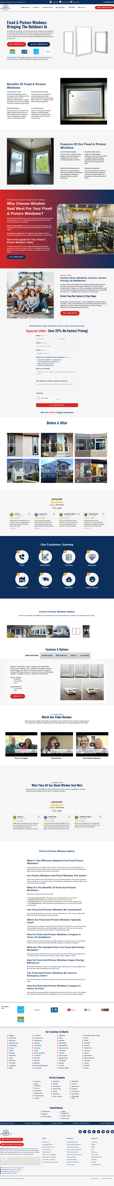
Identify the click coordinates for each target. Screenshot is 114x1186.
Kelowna (37, 1081)
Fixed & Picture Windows (74, 1154)
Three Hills (87, 1048)
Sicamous (56, 1094)
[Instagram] (94, 1131)
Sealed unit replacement (46, 365)
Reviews (93, 1162)
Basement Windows (73, 1162)
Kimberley (75, 1081)
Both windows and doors (46, 363)
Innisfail (61, 1040)
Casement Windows (73, 1147)
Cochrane (37, 1035)
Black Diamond (89, 1058)
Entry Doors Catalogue (49, 1154)
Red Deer (12, 1040)
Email (41, 350)
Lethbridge (13, 1045)
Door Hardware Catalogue (50, 1162)
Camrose (37, 1048)
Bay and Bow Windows (74, 1144)
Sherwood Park (39, 1053)
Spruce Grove (64, 1048)
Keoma (61, 1063)
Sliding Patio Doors (48, 1147)
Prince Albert (47, 1116)
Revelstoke (57, 1089)
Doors (44, 1138)
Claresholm (88, 1055)
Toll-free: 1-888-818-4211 (107, 1123)
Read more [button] (13, 528)
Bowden (37, 1060)
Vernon (36, 1088)
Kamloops (37, 1090)
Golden (55, 1084)
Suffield (86, 1065)
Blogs (93, 1147)
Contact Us (94, 1142)
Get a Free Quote (70, 313)
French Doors (46, 1149)
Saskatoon (46, 1111)
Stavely (61, 1065)
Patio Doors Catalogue (49, 1157)
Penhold (37, 1058)
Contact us (17, 696)
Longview (12, 1065)
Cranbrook (56, 1086)
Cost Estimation (96, 1164)
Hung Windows (71, 1157)
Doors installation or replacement (48, 361)
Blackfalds (62, 1043)
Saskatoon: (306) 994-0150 (81, 1123)
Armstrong (75, 1091)
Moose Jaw (65, 1118)
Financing (76, 2)
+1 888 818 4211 (108, 2)
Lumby (36, 1098)
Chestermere (38, 1038)
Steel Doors (45, 1142)
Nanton (86, 1053)
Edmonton (12, 1038)
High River (12, 1055)
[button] (105, 521)
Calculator (55, 2)
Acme (11, 1058)
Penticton (56, 1081)
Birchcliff (12, 1060)
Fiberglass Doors (47, 1144)
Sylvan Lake (63, 1055)
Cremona (12, 1063)
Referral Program (96, 1157)
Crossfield (37, 1068)
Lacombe (62, 1050)
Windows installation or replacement (49, 360)
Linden (86, 1063)
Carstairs (87, 1060)
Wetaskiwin (63, 1045)
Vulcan (86, 1068)
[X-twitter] (84, 1131)
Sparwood (75, 1086)
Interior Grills (71, 1164)
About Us (94, 1138)
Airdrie (11, 1050)
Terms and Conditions (106, 1178)
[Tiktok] (98, 1131)
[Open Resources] (65, 8)
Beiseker (87, 1043)
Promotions (65, 2)
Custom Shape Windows (74, 1149)
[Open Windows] (29, 8)
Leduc (36, 1050)
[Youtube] (89, 1131)
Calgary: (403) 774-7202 (7, 1123)
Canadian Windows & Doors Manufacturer (12, 2)
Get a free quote (16, 44)
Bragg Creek (63, 1058)
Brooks (11, 1048)
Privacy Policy (94, 1178)
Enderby (74, 1089)
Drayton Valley (64, 1068)
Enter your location (43, 368)
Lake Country (57, 1096)
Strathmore (38, 1040)
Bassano (37, 1063)
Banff (11, 1068)
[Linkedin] (107, 1131)
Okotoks (12, 1053)
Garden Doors (46, 1152)
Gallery (93, 1144)
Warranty (94, 1159)
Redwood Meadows (41, 1065)
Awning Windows (72, 1142)
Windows (70, 1138)
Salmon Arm (38, 1093)
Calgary (11, 1035)
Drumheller (38, 1045)
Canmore (87, 1050)
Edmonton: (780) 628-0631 (33, 1123)
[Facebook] (80, 1131)
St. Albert (37, 1055)
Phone (41, 343)
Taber (86, 1040)
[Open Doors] (39, 8)
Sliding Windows (72, 1159)
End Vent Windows (72, 1152)
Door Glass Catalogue (48, 1159)
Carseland (62, 1060)
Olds (60, 1038)
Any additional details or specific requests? (52, 381)
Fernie (74, 1084)
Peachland (75, 1094)
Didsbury (62, 1035)
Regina (44, 1114)
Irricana (86, 1045)
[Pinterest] (103, 1131)
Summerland (38, 1095)
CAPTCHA (39, 393)
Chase (55, 1091)
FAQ (92, 1149)
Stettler (61, 1053)
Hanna (86, 1038)
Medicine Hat (13, 1043)
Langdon (37, 1043)
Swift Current (66, 1116)
